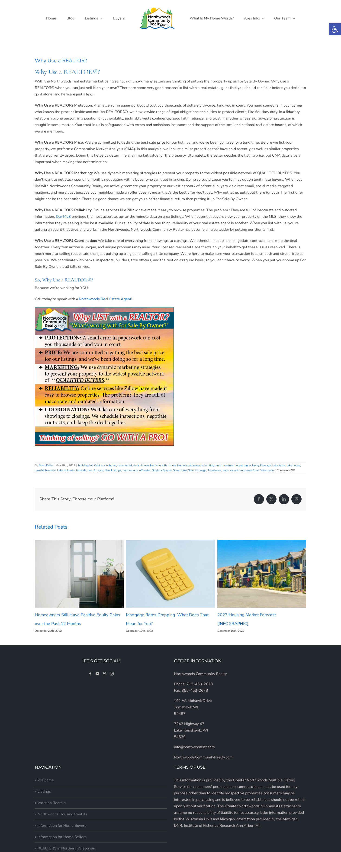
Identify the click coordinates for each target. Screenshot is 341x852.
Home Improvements (190, 465)
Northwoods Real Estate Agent (105, 299)
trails (225, 470)
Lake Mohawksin (45, 470)
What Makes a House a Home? (246, 615)
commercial (125, 465)
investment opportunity (236, 465)
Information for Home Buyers (62, 825)
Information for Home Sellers (62, 836)
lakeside (81, 470)
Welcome (46, 780)
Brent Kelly (46, 465)
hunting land (212, 465)
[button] (335, 29)
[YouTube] (97, 673)
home (172, 465)
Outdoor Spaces (162, 470)
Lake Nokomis (66, 470)
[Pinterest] (104, 673)
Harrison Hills (158, 465)
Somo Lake (180, 470)
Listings (44, 791)
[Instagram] (112, 673)
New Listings (113, 470)
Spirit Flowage (197, 470)
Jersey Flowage (261, 465)
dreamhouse (141, 465)
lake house (293, 465)
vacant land (237, 470)
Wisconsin (267, 470)
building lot (85, 465)
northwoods (130, 470)
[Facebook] (90, 673)
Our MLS (63, 216)
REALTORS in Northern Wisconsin (66, 848)
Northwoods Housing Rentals (62, 814)
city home (110, 465)
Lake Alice (278, 465)
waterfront (252, 470)
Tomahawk (214, 470)
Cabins (98, 465)
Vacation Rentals (52, 802)
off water (144, 470)
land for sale (95, 470)
